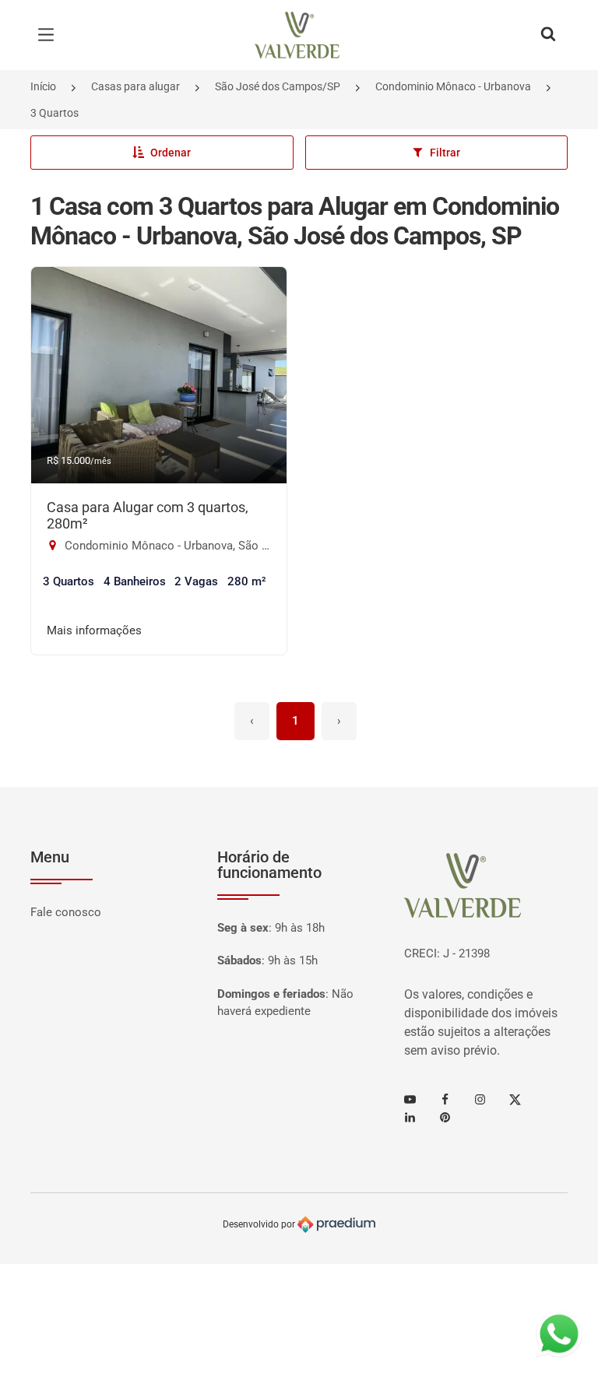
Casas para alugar (135, 86)
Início (43, 86)
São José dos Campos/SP (277, 86)
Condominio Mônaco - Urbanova (453, 86)
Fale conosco (65, 912)
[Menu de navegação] (49, 35)
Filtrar (445, 152)
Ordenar (170, 152)
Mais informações (94, 630)
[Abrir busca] (548, 35)
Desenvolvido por (260, 1224)
